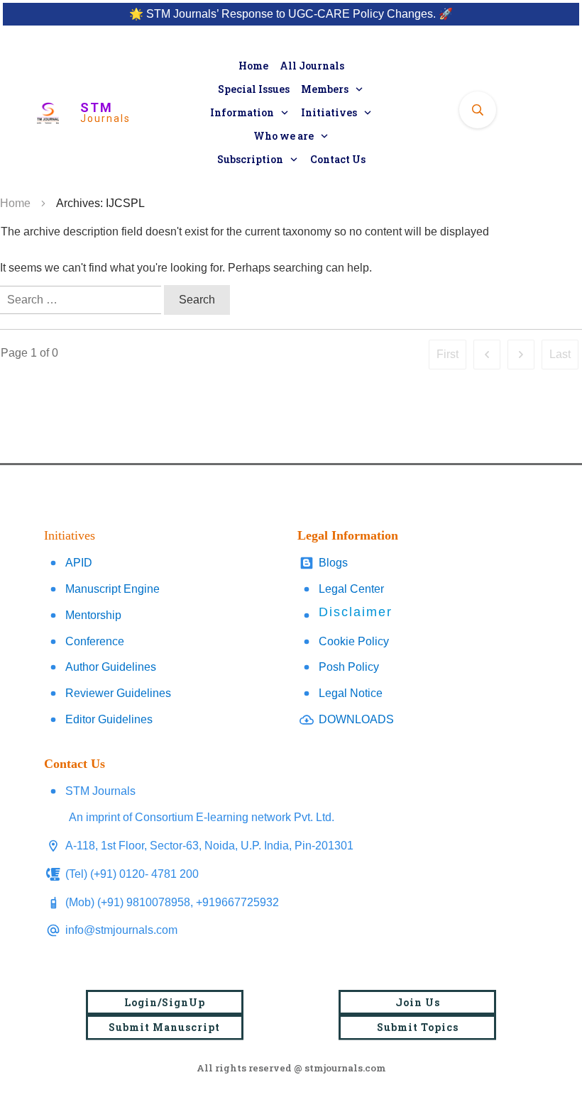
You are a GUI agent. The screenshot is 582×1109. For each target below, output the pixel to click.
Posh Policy (349, 667)
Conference (94, 641)
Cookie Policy (354, 641)
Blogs (333, 563)
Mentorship (93, 615)
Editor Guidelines (109, 719)
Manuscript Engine (112, 589)
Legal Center (351, 589)
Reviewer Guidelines (118, 693)
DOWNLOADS (356, 719)
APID (78, 563)
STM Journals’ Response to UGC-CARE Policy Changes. (291, 14)
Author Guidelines (110, 667)
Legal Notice (351, 693)
